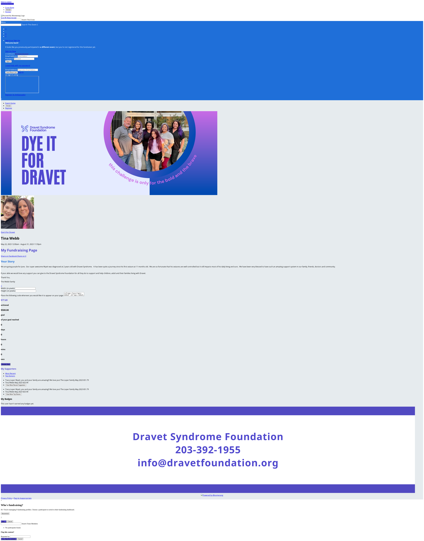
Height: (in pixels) (8, 291)
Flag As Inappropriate (22, 498)
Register (8, 12)
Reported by (5, 536)
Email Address (11, 56)
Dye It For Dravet (8, 232)
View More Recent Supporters (15, 385)
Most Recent (10, 373)
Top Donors (10, 376)
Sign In (21, 72)
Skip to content (6, 2)
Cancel (10, 521)
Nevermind (5, 513)
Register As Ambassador (15, 95)
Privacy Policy (6, 498)
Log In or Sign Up (7, 4)
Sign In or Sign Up (12, 40)
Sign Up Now (10, 51)
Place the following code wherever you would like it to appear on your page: (32, 295)
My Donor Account (21, 54)
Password (9, 58)
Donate (8, 10)
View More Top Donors (13, 394)
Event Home (9, 8)
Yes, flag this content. (9, 539)
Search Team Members (30, 524)
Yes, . (4, 521)
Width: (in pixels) (8, 288)
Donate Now (5, 364)
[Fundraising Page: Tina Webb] (17, 228)
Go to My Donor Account (8, 18)
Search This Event (28, 20)
